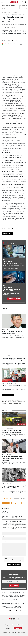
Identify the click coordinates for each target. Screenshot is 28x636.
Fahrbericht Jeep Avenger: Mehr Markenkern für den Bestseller (12, 431)
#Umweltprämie (5, 401)
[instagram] (10, 610)
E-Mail (3, 530)
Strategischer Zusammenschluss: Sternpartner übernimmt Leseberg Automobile (12, 458)
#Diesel (10, 403)
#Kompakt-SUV (10, 428)
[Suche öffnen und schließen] (22, 2)
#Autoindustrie (5, 404)
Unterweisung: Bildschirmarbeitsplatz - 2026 (12, 262)
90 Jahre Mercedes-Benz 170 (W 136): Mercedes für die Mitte (14, 487)
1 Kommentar (7, 40)
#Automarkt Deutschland (12, 383)
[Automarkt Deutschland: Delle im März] (14, 375)
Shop (6, 625)
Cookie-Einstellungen (21, 632)
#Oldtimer (9, 355)
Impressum (5, 632)
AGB (9, 632)
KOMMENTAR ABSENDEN (14, 564)
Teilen (15, 40)
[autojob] (23, 498)
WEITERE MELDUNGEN (8, 395)
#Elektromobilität (9, 400)
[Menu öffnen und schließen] (2, 2)
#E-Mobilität (17, 400)
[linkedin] (17, 610)
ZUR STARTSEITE (7, 233)
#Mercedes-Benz (10, 483)
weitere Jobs (5, 503)
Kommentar (4, 541)
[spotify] (20, 610)
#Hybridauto (4, 403)
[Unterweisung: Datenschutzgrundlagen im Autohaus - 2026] (14, 277)
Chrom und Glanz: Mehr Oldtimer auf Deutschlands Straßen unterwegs (13, 359)
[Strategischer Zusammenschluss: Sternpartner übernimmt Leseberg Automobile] (14, 446)
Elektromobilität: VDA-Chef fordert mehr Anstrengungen (13, 332)
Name (3, 536)
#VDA (4, 312)
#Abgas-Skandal (17, 403)
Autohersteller (14, 12)
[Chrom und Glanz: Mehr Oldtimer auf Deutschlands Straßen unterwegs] (14, 347)
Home (3, 12)
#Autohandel (9, 454)
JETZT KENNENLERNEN (14, 298)
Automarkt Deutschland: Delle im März (14, 386)
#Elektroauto (13, 401)
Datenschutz (14, 632)
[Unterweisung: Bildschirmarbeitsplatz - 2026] (14, 251)
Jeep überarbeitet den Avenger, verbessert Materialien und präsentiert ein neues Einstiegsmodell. (13, 435)
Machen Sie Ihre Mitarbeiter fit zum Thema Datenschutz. (11, 294)
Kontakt (8, 628)
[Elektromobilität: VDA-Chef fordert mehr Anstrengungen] (14, 321)
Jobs (12, 625)
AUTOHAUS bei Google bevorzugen (12, 44)
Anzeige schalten (17, 503)
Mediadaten (19, 625)
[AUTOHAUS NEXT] (9, 242)
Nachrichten (7, 12)
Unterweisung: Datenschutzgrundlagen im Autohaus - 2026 (11, 289)
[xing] (13, 610)
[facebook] (7, 610)
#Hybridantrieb (21, 401)
